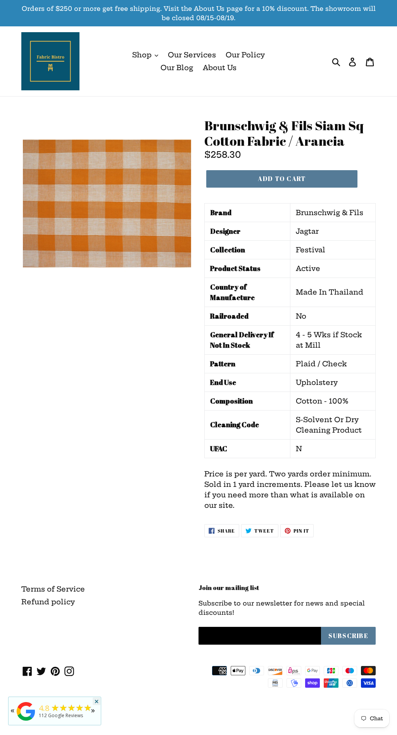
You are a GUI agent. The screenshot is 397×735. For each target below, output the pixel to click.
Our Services (192, 54)
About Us (219, 67)
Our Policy (245, 54)
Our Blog (177, 67)
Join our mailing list (228, 588)
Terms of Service (53, 589)
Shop (143, 54)
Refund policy (48, 601)
